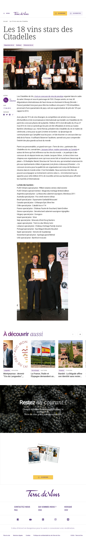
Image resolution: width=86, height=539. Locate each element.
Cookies (28, 535)
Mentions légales (18, 535)
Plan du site (6, 535)
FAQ (16, 510)
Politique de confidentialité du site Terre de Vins (46, 535)
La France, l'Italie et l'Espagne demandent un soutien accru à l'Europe (42, 375)
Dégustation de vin (9, 45)
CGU (40, 510)
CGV (66, 510)
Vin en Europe (35, 370)
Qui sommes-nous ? (47, 507)
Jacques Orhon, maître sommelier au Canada (59, 149)
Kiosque (68, 507)
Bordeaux (18, 45)
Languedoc (7, 370)
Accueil (5, 21)
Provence (61, 370)
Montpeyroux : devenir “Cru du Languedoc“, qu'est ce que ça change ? (15, 375)
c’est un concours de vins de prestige (48, 96)
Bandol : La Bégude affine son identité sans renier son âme (70, 375)
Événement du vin (28, 45)
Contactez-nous (22, 507)
